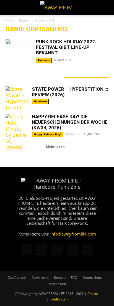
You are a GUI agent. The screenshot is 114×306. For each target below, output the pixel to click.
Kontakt (60, 277)
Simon (70, 134)
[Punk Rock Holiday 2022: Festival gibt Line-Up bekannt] (19, 49)
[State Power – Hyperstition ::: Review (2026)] (17, 98)
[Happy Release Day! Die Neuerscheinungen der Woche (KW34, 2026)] (17, 132)
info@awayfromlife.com (73, 234)
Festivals (44, 60)
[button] (9, 7)
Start (9, 20)
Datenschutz (92, 277)
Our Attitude (17, 277)
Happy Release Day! (47, 134)
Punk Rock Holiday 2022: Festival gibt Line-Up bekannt (66, 47)
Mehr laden (55, 146)
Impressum (57, 283)
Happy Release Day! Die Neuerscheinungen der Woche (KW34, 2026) (70, 122)
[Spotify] (72, 249)
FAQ (74, 277)
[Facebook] (26, 249)
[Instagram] (41, 249)
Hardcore (40, 101)
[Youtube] (87, 249)
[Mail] (57, 249)
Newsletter (40, 277)
